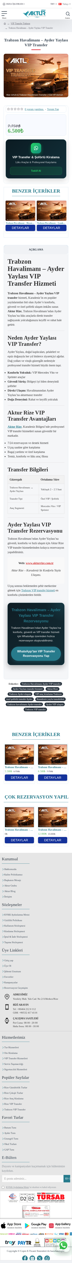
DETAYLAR (20, 228)
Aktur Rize (52, 688)
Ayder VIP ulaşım (54, 704)
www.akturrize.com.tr (40, 563)
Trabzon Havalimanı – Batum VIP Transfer (52, 829)
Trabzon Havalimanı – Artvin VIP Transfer (19, 829)
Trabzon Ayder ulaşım (20, 694)
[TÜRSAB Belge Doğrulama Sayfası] (36, 1211)
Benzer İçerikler (36, 191)
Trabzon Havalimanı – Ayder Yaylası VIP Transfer (52, 767)
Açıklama (36, 249)
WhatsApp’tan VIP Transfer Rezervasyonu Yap (36, 653)
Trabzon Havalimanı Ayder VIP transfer (41, 683)
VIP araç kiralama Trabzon (48, 694)
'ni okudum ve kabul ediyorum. (31, 1187)
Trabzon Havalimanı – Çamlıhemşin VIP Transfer (51, 223)
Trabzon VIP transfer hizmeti (38, 590)
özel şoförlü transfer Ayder (19, 699)
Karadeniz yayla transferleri (50, 699)
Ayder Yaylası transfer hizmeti (28, 688)
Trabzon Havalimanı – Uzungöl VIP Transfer (19, 767)
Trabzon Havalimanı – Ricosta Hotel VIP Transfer (20, 223)
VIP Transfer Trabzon (20, 23)
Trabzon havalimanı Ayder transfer (24, 704)
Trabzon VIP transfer (35, 709)
